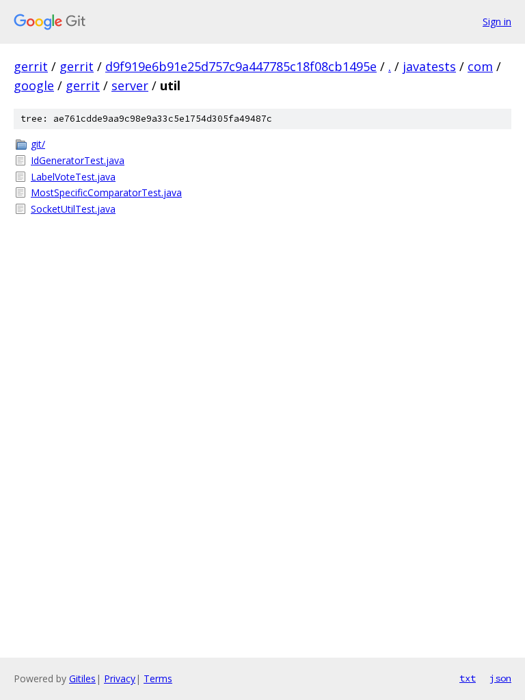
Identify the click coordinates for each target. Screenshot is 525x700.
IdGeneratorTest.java (77, 160)
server (129, 85)
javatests (429, 66)
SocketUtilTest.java (73, 208)
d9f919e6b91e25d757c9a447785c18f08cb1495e (241, 66)
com (480, 66)
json (500, 678)
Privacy (119, 678)
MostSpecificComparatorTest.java (106, 192)
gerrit (31, 66)
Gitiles (82, 678)
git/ (38, 143)
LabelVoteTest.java (73, 176)
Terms (158, 678)
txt (467, 678)
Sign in (497, 21)
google (34, 85)
